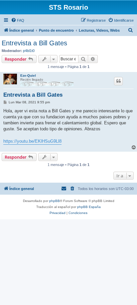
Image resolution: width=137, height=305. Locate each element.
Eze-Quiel (28, 75)
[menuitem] (17, 20)
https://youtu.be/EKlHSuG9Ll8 (32, 141)
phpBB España (89, 207)
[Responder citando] (118, 81)
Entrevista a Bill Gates (34, 43)
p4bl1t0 (29, 51)
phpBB (54, 201)
